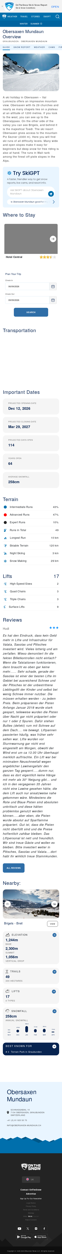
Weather (12, 16)
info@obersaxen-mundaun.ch (24, 1125)
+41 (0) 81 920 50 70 (17, 1120)
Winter (24, 23)
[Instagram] (36, 1228)
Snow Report (22, 47)
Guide (6, 47)
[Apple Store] (40, 1236)
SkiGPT (47, 16)
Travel (24, 16)
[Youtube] (19, 1228)
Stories (35, 16)
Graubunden (35, 1051)
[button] (57, 17)
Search (31, 312)
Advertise (31, 1193)
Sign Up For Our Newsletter (31, 1198)
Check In (9, 280)
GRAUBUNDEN (11, 41)
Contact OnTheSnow (30, 1189)
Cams (52, 47)
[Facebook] (44, 1228)
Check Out (9, 294)
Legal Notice (31, 1203)
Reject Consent (31, 1220)
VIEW (52, 923)
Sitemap (31, 1213)
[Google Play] (24, 1236)
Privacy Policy (31, 1206)
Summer (35, 23)
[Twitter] (28, 1228)
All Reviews (14, 867)
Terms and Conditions (31, 1210)
